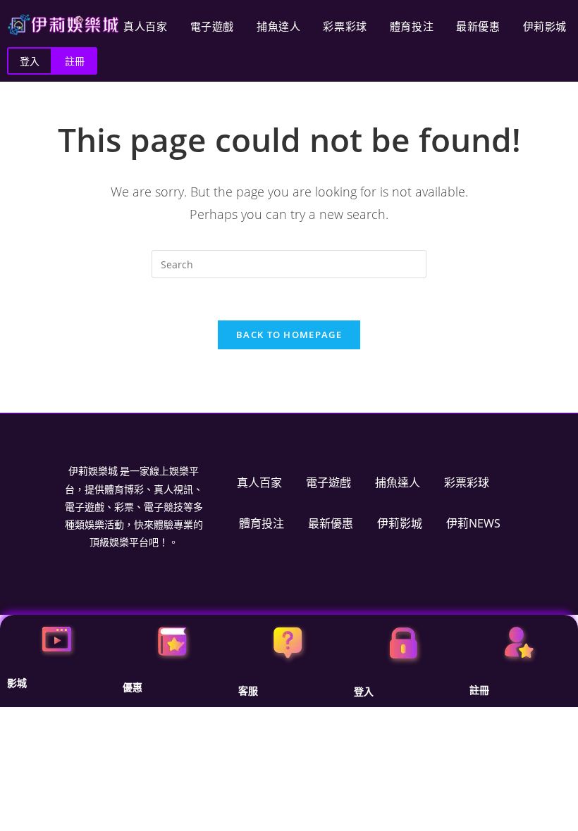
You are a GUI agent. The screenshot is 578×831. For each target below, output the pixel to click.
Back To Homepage (289, 334)
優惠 (132, 687)
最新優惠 (478, 26)
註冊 (479, 690)
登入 (364, 691)
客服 (248, 690)
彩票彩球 (345, 26)
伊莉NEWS (473, 523)
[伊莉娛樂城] (63, 24)
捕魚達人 (278, 26)
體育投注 (412, 26)
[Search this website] (289, 263)
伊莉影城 (545, 26)
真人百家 (145, 26)
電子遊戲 (212, 26)
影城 (17, 683)
